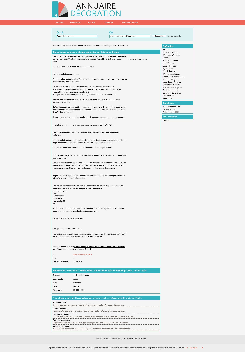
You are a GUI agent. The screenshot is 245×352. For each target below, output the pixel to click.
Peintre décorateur (170, 60)
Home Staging (168, 63)
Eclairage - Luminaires (172, 93)
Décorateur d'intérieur (171, 55)
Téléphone (57, 290)
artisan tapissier (60, 302)
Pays (55, 286)
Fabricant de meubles (171, 90)
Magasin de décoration (172, 82)
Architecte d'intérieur (171, 52)
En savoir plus (192, 348)
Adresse (56, 275)
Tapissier (166, 58)
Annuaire (59, 22)
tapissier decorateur (61, 326)
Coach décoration (170, 66)
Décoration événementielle (173, 77)
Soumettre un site (130, 22)
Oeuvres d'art (168, 96)
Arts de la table (169, 71)
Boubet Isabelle (59, 308)
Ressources (168, 98)
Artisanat (166, 50)
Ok (202, 348)
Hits (54, 258)
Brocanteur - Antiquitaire (172, 87)
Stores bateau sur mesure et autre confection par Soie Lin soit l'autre (100, 46)
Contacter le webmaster (138, 59)
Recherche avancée (174, 36)
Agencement (168, 69)
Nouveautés (75, 22)
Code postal (58, 279)
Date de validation (60, 262)
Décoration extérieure (171, 74)
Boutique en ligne (170, 79)
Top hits (91, 22)
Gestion (166, 120)
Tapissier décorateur (62, 320)
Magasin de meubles (171, 85)
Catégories (108, 22)
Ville (55, 283)
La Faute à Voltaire (61, 314)
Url (54, 254)
